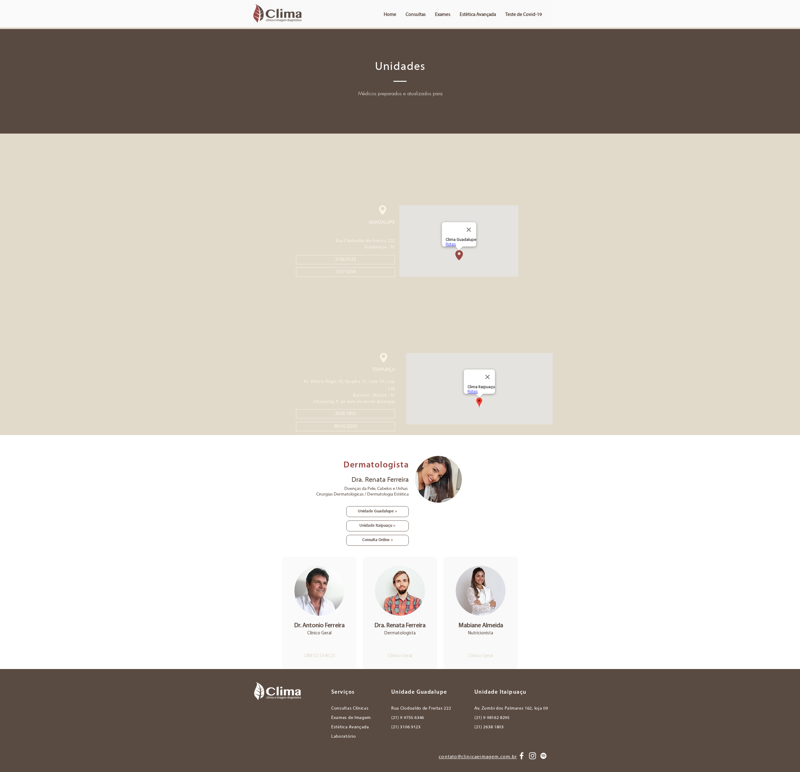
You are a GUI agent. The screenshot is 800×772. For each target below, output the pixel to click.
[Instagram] (532, 755)
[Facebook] (521, 755)
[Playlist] (543, 755)
